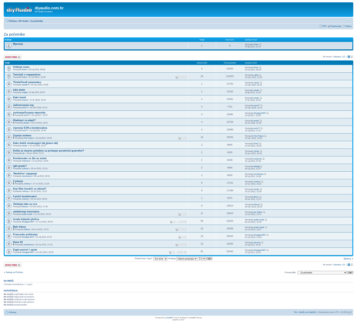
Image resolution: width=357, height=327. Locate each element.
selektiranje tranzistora (26, 211)
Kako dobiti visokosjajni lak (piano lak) (35, 143)
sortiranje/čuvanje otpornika (29, 112)
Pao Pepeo (29, 138)
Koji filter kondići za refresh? (29, 188)
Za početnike (36, 21)
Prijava (348, 26)
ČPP (324, 26)
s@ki (256, 75)
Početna (13, 21)
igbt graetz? (20, 166)
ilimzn (256, 197)
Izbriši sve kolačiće (307, 312)
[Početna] (20, 9)
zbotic (256, 83)
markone (26, 161)
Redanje (172, 258)
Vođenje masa (21, 67)
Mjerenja (18, 44)
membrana (27, 176)
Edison (27, 229)
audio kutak (27, 214)
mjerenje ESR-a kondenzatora (30, 127)
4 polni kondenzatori (25, 196)
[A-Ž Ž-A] (205, 258)
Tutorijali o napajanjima (26, 74)
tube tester (19, 89)
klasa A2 (18, 242)
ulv (23, 153)
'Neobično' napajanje (25, 173)
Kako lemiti (19, 97)
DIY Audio (23, 21)
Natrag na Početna (14, 272)
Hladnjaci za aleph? (24, 120)
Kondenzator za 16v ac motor (30, 158)
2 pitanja (18, 181)
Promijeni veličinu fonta (348, 20)
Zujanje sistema (22, 135)
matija (24, 92)
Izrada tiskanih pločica (26, 219)
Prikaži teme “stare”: (144, 258)
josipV (26, 123)
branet (25, 100)
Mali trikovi (19, 226)
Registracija (336, 26)
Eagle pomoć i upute (25, 249)
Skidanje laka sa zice (25, 204)
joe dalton (258, 212)
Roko (256, 44)
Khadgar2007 (260, 113)
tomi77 (25, 107)
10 (185, 252)
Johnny (25, 168)
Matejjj (256, 166)
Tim (295, 312)
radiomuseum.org (23, 105)
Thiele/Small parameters (27, 82)
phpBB (169, 318)
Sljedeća (347, 259)
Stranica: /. (339, 57)
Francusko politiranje (25, 234)
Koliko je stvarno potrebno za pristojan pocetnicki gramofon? (48, 150)
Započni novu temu (12, 56)
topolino (25, 85)
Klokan (25, 206)
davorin (257, 242)
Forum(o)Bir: (290, 272)
